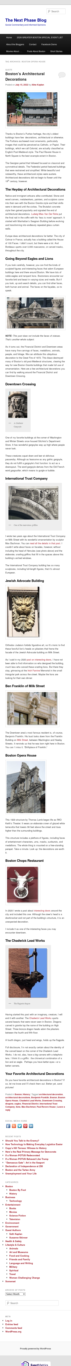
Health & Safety (13, 1241)
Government (11, 1226)
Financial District (30, 1103)
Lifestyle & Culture (15, 1244)
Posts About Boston (36, 51)
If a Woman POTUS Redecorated (22, 1155)
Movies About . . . (14, 51)
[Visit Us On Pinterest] (25, 1127)
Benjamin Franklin (40, 1097)
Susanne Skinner (18, 1237)
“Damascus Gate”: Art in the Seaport (24, 1162)
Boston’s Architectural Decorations (25, 76)
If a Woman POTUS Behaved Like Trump (26, 1159)
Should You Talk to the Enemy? (22, 1140)
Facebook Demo (49, 44)
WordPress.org (13, 1331)
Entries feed (11, 1324)
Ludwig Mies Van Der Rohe (44, 213)
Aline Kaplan (38, 84)
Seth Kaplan (15, 1233)
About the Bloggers (15, 44)
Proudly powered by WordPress (35, 1348)
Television (14, 1219)
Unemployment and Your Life (21, 1173)
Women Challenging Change (24, 1277)
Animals (13, 1248)
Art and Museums (18, 1252)
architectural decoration (51, 1094)
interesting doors (42, 910)
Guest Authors (13, 1230)
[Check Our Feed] (14, 1127)
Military (13, 1266)
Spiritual (13, 1270)
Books (12, 1208)
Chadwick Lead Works (40, 1018)
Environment (12, 1222)
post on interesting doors (39, 659)
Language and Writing (21, 1263)
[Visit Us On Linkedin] (31, 1127)
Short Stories (56, 51)
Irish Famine (34, 670)
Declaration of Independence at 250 (24, 1166)
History (26, 1094)
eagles (17, 1103)
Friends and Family (19, 1259)
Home (9, 37)
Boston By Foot (17, 1190)
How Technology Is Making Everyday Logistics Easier (34, 1144)
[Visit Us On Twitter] (19, 1127)
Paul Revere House (46, 1106)
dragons (9, 1103)
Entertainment (12, 1204)
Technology (15, 1200)
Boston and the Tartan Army (20, 1169)
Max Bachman (29, 1106)
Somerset (10, 1281)
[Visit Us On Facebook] (8, 1127)
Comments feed (13, 1327)
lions (18, 1106)
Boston (18, 1094)
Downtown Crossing (52, 1100)
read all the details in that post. (45, 543)
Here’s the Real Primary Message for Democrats (30, 1151)
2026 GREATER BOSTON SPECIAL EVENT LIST (40, 37)
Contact (32, 44)
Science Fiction (17, 1215)
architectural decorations (17, 1097)
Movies (13, 1212)
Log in (8, 1320)
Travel (12, 1274)
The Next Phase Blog (26, 20)
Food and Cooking (19, 1255)
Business (10, 1197)
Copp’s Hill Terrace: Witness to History (26, 1148)
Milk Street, (23, 740)
